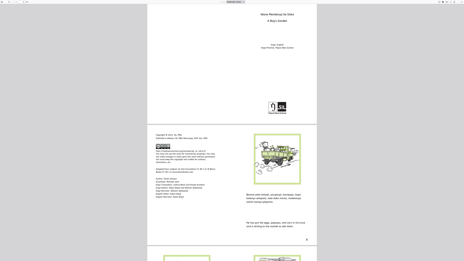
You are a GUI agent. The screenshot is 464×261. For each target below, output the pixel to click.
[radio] (451, 2)
